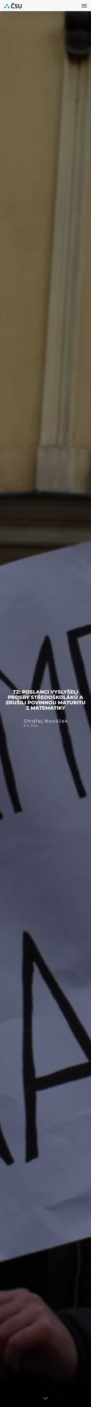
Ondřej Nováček (46, 721)
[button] (84, 5)
